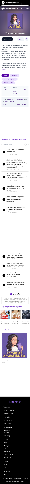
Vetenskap (7, 471)
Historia (6, 461)
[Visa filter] (26, 144)
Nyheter (6, 468)
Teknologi (7, 451)
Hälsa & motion (8, 454)
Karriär (5, 75)
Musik (5, 442)
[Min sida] (17, 8)
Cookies (25, 478)
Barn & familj (7, 424)
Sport (5, 474)
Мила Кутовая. (9, 101)
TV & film (6, 439)
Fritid (5, 464)
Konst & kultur (8, 420)
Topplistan (7, 407)
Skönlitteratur (8, 458)
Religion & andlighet (7, 431)
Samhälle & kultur (8, 82)
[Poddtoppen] (9, 9)
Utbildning (7, 436)
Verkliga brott (8, 427)
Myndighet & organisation (7, 447)
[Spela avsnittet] (4, 152)
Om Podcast (18, 478)
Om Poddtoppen (7, 478)
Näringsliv (14, 75)
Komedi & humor (9, 410)
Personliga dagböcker (10, 79)
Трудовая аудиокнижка (16, 99)
